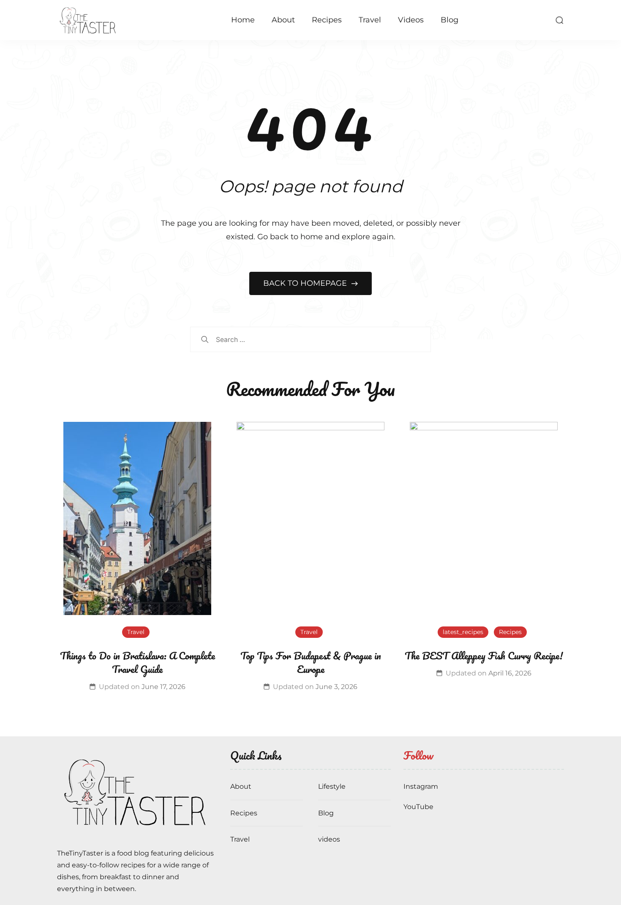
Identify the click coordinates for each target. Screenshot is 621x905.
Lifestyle (332, 786)
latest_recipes (463, 632)
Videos (411, 20)
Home (243, 20)
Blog (449, 20)
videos (329, 839)
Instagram (420, 786)
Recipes (327, 20)
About (283, 20)
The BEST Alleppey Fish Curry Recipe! (484, 655)
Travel (370, 20)
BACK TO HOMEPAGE (306, 283)
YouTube (418, 807)
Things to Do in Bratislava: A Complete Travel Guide (137, 662)
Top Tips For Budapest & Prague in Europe (310, 662)
